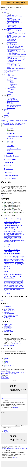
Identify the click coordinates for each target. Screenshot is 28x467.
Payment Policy (7, 330)
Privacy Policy (7, 328)
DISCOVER (10, 138)
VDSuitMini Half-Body (13, 21)
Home (5, 12)
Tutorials (6, 115)
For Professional (11, 98)
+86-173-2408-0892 (16, 343)
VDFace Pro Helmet (12, 42)
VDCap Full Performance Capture (15, 22)
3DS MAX (12, 87)
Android (9, 94)
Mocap (2, 373)
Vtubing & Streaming (12, 103)
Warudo (12, 92)
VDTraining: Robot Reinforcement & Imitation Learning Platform (16, 52)
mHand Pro (10, 146)
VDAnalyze (10, 71)
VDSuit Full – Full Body (13, 15)
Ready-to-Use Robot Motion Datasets (16, 68)
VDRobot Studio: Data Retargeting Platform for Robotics (15, 49)
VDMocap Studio (11, 25)
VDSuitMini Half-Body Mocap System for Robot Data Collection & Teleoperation (16, 60)
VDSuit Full (11, 133)
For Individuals (10, 96)
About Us (6, 116)
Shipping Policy (8, 324)
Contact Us (6, 117)
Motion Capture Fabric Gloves (14, 28)
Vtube (6, 372)
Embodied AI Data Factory (13, 44)
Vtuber (8, 91)
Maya (11, 85)
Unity (11, 77)
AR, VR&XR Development (14, 105)
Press (8, 112)
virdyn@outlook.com (9, 345)
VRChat (12, 89)
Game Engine (10, 75)
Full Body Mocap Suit (10, 373)
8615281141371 (5, 378)
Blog (8, 113)
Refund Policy (7, 326)
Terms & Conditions (9, 331)
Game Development (12, 99)
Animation (9, 102)
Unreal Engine (13, 78)
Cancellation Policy (8, 327)
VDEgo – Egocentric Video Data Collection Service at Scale (15, 47)
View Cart (3, 10)
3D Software (10, 80)
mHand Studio (10, 26)
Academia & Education (12, 106)
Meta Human (11, 372)
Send (2, 300)
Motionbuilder (13, 84)
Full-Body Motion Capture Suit (14, 136)
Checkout (8, 10)
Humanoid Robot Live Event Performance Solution (14, 63)
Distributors (6, 73)
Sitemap (8, 371)
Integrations (6, 74)
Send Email (3, 376)
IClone (11, 81)
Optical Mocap (7, 29)
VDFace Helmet (11, 40)
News (5, 110)
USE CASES (7, 109)
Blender (12, 82)
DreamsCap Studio (11, 23)
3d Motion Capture (20, 372)
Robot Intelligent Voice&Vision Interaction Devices (14, 38)
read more (3, 195)
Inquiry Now (4, 355)
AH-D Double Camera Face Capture (16, 36)
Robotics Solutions (8, 43)
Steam (8, 88)
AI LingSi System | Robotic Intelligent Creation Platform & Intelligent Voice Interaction (16, 56)
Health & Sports (11, 108)
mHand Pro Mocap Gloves (13, 19)
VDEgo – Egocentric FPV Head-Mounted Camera (15, 31)
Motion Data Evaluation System (11, 70)
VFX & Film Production (13, 101)
